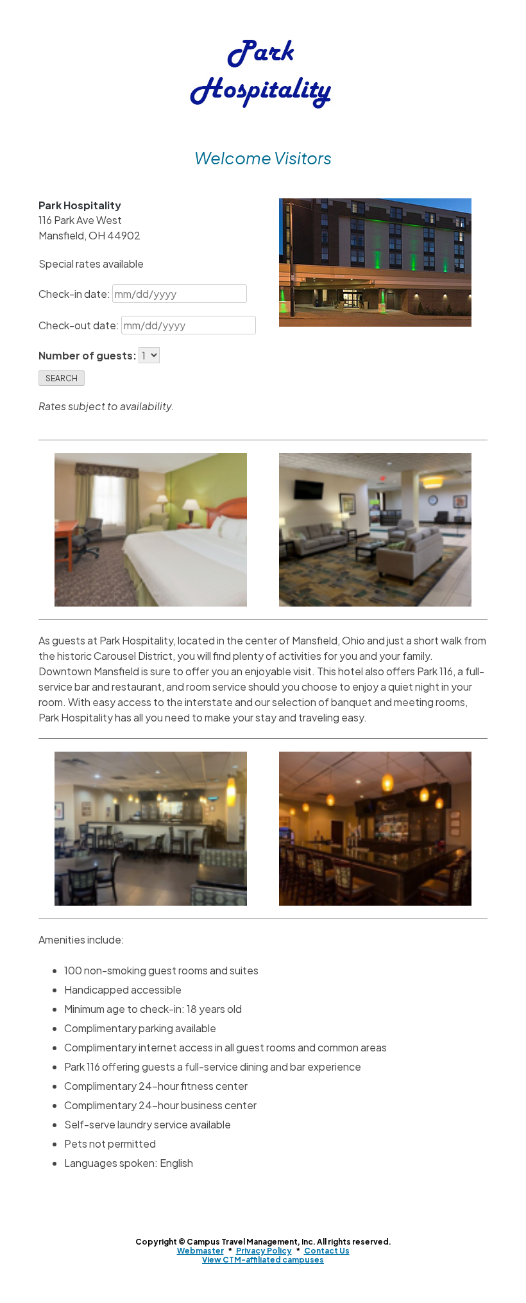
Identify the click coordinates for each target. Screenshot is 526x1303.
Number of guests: (88, 355)
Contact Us (327, 1251)
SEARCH (62, 378)
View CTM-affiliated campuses (263, 1259)
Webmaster (200, 1251)
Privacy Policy (264, 1251)
